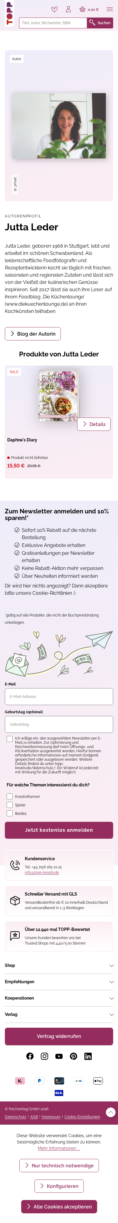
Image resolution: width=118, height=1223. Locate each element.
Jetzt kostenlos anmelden (59, 830)
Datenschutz (15, 1117)
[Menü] (110, 10)
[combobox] (53, 23)
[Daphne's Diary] (59, 395)
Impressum (51, 1117)
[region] (59, 125)
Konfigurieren (62, 1186)
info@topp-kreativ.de (42, 872)
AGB (34, 1117)
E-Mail (10, 684)
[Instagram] (44, 1056)
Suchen (104, 23)
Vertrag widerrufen (59, 1036)
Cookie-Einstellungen (82, 1117)
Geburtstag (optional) (24, 712)
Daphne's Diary (22, 439)
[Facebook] (30, 1056)
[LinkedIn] (88, 1056)
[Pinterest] (73, 1056)
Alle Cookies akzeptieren (62, 1207)
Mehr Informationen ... (59, 1148)
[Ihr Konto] (68, 10)
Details (97, 424)
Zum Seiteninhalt (25, 6)
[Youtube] (59, 1056)
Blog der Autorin (36, 334)
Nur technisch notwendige (62, 1166)
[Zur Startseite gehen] (9, 13)
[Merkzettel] (54, 9)
